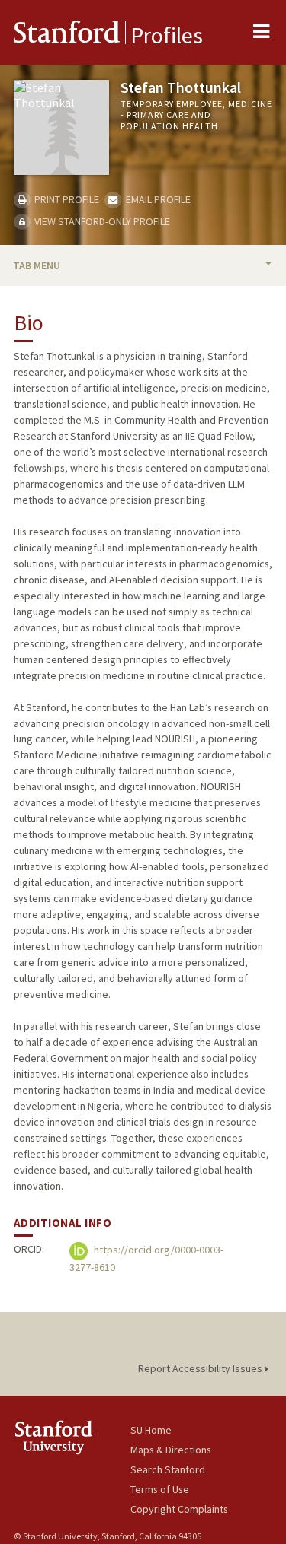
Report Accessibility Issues (201, 1368)
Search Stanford (167, 1469)
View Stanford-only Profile (101, 221)
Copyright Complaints (179, 1509)
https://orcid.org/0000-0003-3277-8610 (146, 1259)
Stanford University (72, 1437)
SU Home (151, 1430)
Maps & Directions (170, 1450)
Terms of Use (159, 1489)
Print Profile (65, 199)
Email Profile (157, 199)
